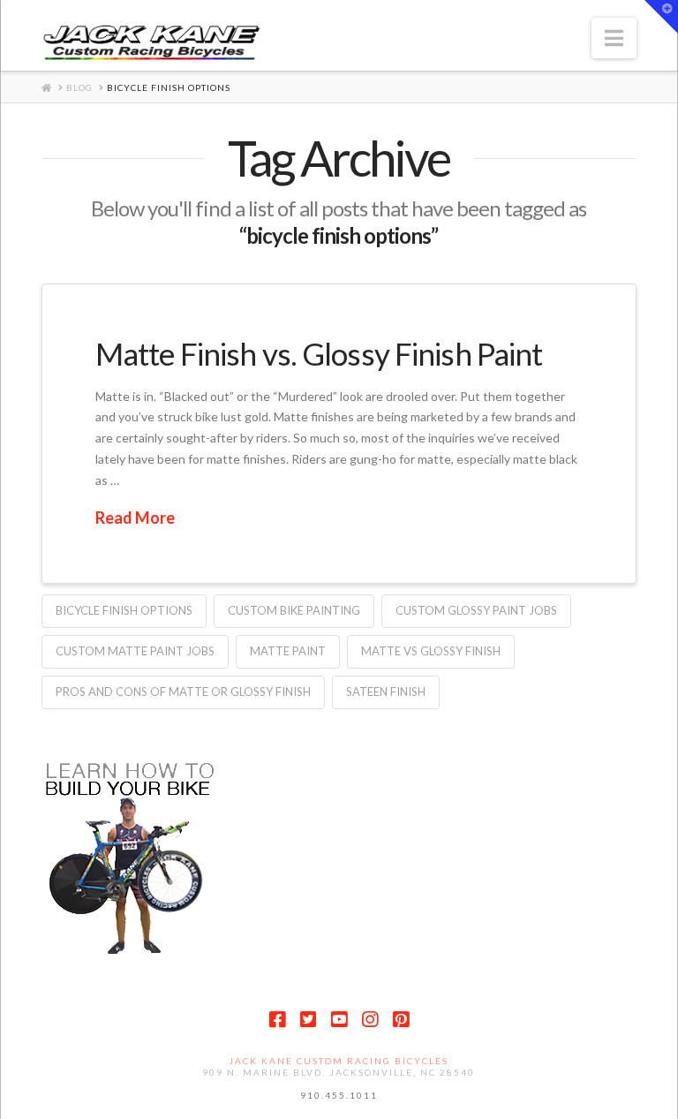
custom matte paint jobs (135, 651)
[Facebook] (277, 1019)
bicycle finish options (124, 610)
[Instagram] (370, 1019)
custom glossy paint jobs (476, 610)
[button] (614, 38)
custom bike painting (294, 610)
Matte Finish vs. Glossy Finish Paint (319, 353)
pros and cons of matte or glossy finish (183, 691)
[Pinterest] (401, 1019)
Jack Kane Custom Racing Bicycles (338, 1060)
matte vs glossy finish (431, 651)
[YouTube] (339, 1019)
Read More (135, 517)
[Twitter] (308, 1019)
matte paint (288, 651)
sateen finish (386, 691)
